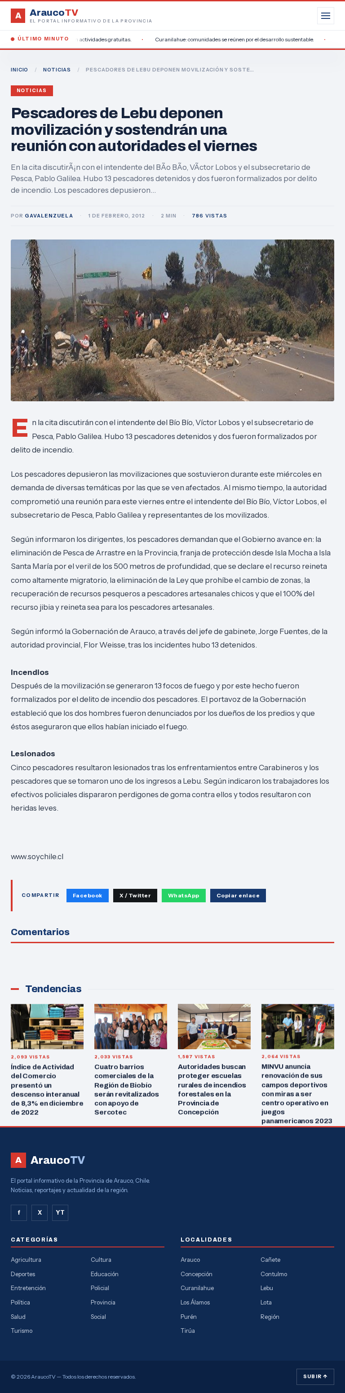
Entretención (28, 1287)
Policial (100, 1287)
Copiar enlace (238, 895)
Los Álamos (195, 1302)
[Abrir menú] (325, 15)
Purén (189, 1316)
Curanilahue (197, 1287)
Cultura (101, 1259)
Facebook (87, 895)
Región (270, 1316)
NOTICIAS (57, 70)
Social (98, 1316)
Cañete (270, 1259)
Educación (105, 1274)
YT (60, 1212)
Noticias (32, 90)
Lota (266, 1302)
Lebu (267, 1287)
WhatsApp (183, 895)
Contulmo (274, 1274)
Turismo (21, 1330)
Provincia (103, 1302)
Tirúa (188, 1330)
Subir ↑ (315, 1376)
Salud (18, 1316)
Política (20, 1302)
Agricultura (26, 1259)
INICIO (19, 70)
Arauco (190, 1259)
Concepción (196, 1274)
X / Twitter (135, 895)
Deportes (23, 1274)
